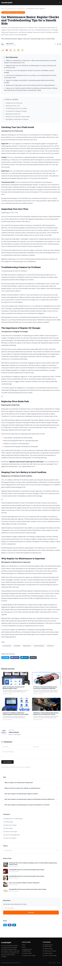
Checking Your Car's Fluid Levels (14, 103)
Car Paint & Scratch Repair (49, 955)
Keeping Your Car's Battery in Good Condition (18, 116)
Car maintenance (7, 645)
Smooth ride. (50, 645)
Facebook (15, 657)
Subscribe (31, 912)
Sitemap (59, 962)
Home (3, 8)
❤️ (7, 50)
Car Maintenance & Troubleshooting (15, 8)
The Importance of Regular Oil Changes (16, 111)
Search (24, 947)
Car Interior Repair (47, 953)
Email (34, 657)
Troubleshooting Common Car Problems (16, 108)
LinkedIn (25, 657)
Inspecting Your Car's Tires (13, 106)
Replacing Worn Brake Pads (13, 114)
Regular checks (27, 645)
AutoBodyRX (17, 645)
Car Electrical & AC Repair (28, 955)
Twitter (6, 657)
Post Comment (7, 762)
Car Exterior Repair (27, 953)
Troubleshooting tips (39, 645)
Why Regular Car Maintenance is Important (17, 119)
